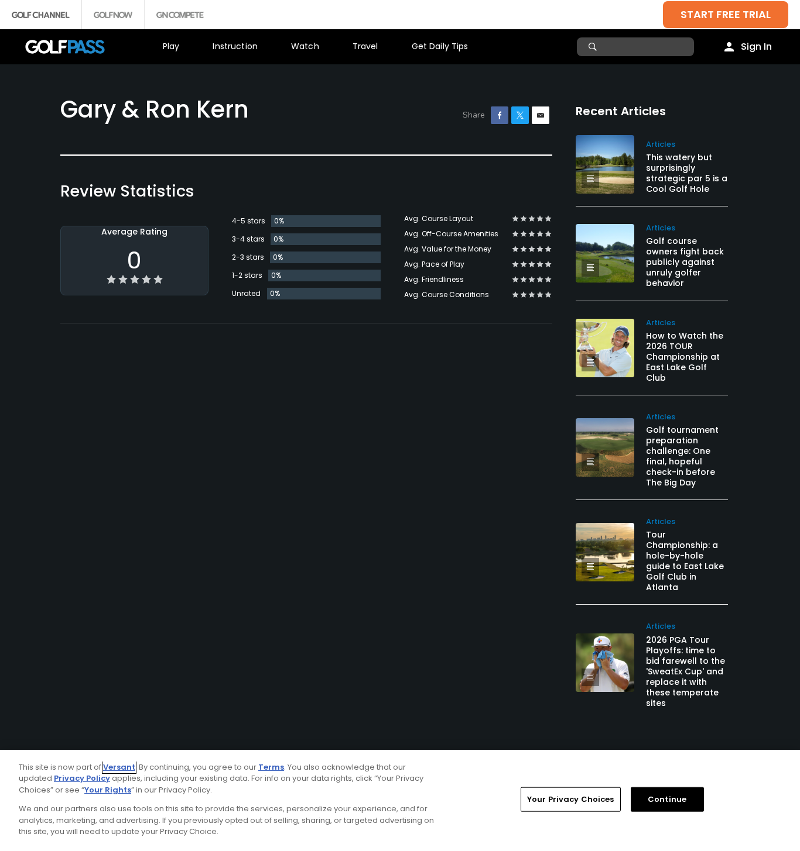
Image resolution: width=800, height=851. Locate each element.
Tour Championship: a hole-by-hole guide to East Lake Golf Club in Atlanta (685, 561)
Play (171, 46)
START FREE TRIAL (726, 14)
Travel (365, 46)
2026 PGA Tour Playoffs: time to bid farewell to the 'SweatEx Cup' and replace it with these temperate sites (685, 671)
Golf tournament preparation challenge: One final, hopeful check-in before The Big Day (682, 456)
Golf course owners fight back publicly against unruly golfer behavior (685, 262)
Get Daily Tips (440, 46)
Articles (660, 144)
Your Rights (107, 789)
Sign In (756, 46)
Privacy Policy (82, 778)
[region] (400, 800)
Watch (305, 46)
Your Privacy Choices (570, 799)
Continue (667, 799)
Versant (119, 767)
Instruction (235, 46)
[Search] (594, 46)
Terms (271, 767)
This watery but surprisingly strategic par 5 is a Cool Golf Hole (686, 173)
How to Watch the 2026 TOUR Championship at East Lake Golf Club (684, 357)
